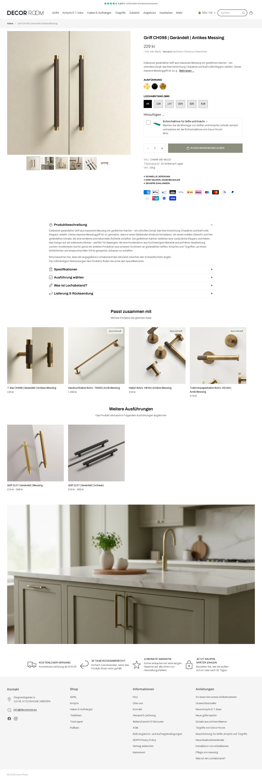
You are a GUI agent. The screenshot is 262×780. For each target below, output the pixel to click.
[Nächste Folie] (251, 362)
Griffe (73, 697)
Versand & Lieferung (144, 715)
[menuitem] (179, 12)
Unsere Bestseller (206, 703)
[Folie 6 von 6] (104, 163)
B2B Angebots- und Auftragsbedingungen (157, 734)
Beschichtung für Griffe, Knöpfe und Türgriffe (221, 734)
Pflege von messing (207, 752)
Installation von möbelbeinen (212, 746)
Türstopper (76, 721)
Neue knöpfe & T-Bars (209, 709)
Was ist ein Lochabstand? (210, 758)
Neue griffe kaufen (206, 715)
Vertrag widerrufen (143, 746)
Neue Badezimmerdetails (210, 740)
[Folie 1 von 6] (33, 163)
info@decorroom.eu (25, 709)
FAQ (135, 697)
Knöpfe (74, 703)
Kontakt (137, 709)
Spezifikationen (65, 269)
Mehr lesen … (186, 70)
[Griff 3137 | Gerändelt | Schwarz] (155, 86)
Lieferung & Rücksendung (73, 293)
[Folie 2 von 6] (47, 163)
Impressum (139, 752)
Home (10, 23)
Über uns (138, 703)
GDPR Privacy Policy (144, 740)
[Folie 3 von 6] (61, 163)
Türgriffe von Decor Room (210, 727)
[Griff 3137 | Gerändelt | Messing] (147, 86)
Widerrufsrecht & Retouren (148, 721)
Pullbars (74, 727)
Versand (167, 51)
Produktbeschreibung (70, 225)
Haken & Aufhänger (81, 709)
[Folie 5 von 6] (90, 163)
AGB (135, 727)
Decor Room (22, 774)
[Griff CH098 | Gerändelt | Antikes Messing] (163, 86)
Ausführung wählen (69, 277)
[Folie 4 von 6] (76, 163)
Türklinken (76, 715)
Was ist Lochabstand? (70, 285)
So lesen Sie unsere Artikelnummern (216, 697)
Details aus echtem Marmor (211, 721)
